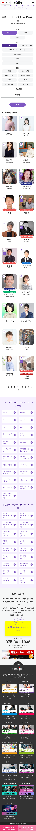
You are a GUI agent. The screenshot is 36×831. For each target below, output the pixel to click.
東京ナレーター (7, 487)
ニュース (22, 420)
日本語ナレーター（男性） (7, 515)
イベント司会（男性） (7, 480)
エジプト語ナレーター (6, 564)
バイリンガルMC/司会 (7, 472)
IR (3, 420)
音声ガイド (23, 442)
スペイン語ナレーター (23, 549)
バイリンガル (24, 465)
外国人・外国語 (7, 465)
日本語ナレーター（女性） (24, 515)
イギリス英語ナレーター (24, 564)
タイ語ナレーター (23, 542)
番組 (21, 427)
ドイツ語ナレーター (23, 572)
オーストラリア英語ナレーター (24, 580)
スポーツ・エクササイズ (24, 435)
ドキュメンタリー (7, 435)
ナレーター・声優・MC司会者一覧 (15, 8)
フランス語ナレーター (6, 572)
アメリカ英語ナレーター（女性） (24, 524)
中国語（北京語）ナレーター (7, 534)
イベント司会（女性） (24, 472)
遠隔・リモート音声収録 (24, 487)
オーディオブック (7, 450)
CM (4, 427)
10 (31, 387)
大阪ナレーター (24, 480)
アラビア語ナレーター (23, 557)
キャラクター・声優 (7, 442)
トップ (3, 8)
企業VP (5, 412)
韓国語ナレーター (6, 542)
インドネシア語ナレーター (7, 549)
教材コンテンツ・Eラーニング (25, 457)
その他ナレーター (6, 557)
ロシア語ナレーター (6, 579)
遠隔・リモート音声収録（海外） (7, 496)
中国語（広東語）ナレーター (24, 534)
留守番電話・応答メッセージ (24, 450)
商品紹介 (22, 412)
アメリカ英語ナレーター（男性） (7, 524)
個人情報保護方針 (14, 823)
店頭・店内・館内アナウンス (7, 457)
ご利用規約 (23, 823)
